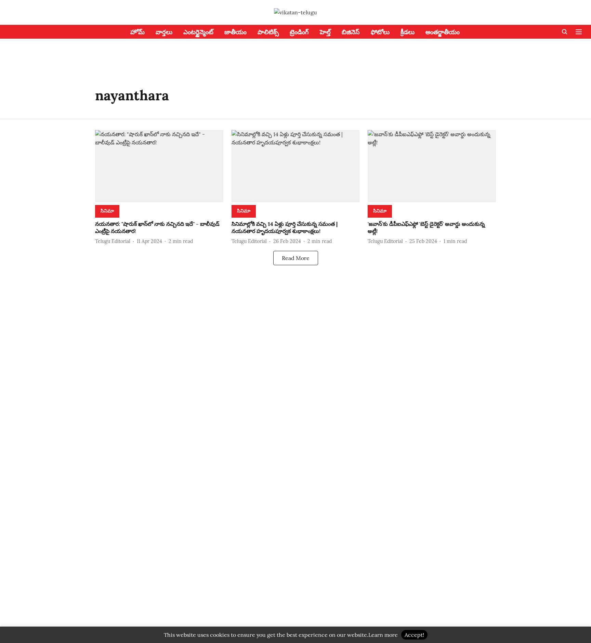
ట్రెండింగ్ (299, 32)
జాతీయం (235, 32)
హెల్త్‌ (325, 32)
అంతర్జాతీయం (442, 32)
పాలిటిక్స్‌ (268, 32)
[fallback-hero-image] (159, 166)
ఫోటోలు (380, 32)
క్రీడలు (407, 32)
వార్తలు (164, 32)
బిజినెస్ (351, 32)
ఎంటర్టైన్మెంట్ (198, 32)
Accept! (414, 634)
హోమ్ (137, 32)
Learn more (383, 634)
